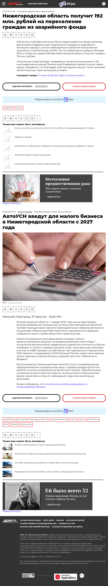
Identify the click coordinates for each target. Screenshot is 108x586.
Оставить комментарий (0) (84, 86)
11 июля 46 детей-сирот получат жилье (60, 75)
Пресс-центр (48, 520)
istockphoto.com (15, 303)
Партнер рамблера (44, 575)
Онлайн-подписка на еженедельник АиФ (38, 523)
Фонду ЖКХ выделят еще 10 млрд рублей (33, 155)
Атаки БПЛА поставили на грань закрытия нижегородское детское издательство (50, 454)
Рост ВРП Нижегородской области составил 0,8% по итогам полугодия (46, 463)
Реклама (60, 520)
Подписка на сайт (67, 523)
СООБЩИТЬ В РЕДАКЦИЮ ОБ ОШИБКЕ (67, 527)
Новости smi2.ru (12, 203)
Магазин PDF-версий (75, 520)
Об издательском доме (30, 520)
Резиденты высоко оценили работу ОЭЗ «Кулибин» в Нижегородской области (49, 472)
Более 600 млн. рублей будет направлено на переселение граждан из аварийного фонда (54, 146)
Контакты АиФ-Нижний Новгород (35, 527)
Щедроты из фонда (23, 137)
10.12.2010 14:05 (9, 11)
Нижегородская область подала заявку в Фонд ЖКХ (38, 164)
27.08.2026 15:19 (9, 212)
